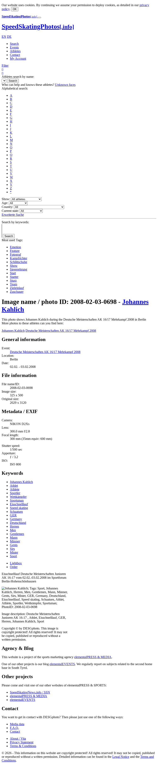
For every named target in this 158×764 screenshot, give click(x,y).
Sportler (15, 493)
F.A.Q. (14, 728)
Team (13, 284)
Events (14, 47)
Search (14, 43)
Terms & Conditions (23, 746)
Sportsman (17, 500)
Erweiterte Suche (13, 214)
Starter (14, 277)
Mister (14, 552)
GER (13, 515)
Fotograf (15, 254)
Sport (13, 556)
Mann (13, 537)
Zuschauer (16, 291)
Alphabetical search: (15, 88)
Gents (13, 545)
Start (13, 273)
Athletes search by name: (18, 76)
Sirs (12, 548)
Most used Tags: (12, 240)
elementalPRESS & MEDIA (93, 657)
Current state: (10, 211)
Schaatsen (16, 511)
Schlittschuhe (18, 262)
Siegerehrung (18, 269)
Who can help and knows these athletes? (28, 84)
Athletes (15, 51)
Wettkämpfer (18, 496)
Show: (6, 199)
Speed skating (19, 508)
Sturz (13, 280)
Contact (15, 55)
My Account (18, 58)
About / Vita (18, 738)
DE (9, 36)
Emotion (15, 247)
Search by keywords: (15, 222)
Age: (5, 203)
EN (4, 36)
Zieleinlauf (17, 288)
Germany (16, 519)
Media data (17, 724)
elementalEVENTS (62, 664)
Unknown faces (65, 84)
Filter (5, 65)
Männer (15, 541)
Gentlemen (17, 534)
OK (15, 9)
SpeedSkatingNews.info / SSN (30, 692)
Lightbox (16, 563)
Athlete (14, 489)
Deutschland (18, 522)
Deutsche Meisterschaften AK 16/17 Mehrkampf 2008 (61, 330)
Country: (7, 207)
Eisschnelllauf (19, 504)
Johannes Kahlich (13, 330)
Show (13, 265)
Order (13, 567)
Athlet (14, 485)
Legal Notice (120, 756)
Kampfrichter (18, 258)
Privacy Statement (21, 742)
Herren (14, 526)
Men (13, 530)
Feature (15, 251)
